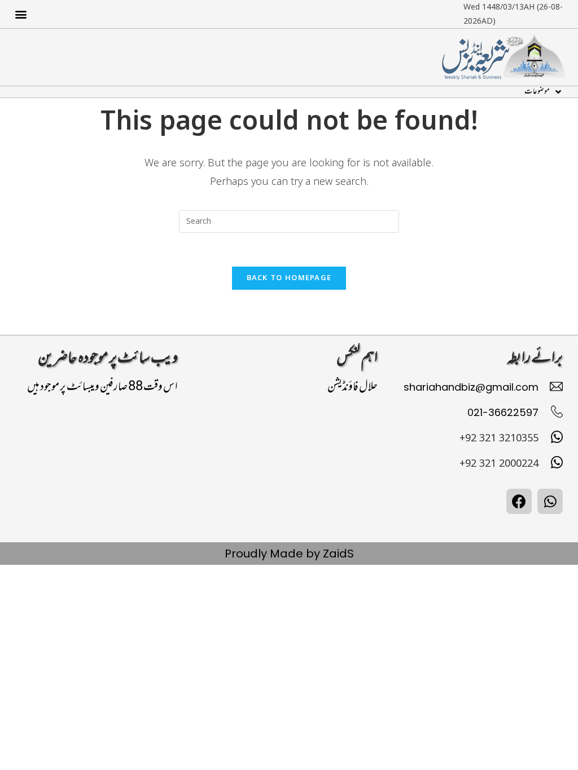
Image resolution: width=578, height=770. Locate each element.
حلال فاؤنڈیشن (352, 387)
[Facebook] (519, 501)
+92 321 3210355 (498, 438)
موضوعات (537, 92)
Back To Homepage (289, 278)
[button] (20, 14)
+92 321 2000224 (498, 463)
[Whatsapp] (550, 501)
